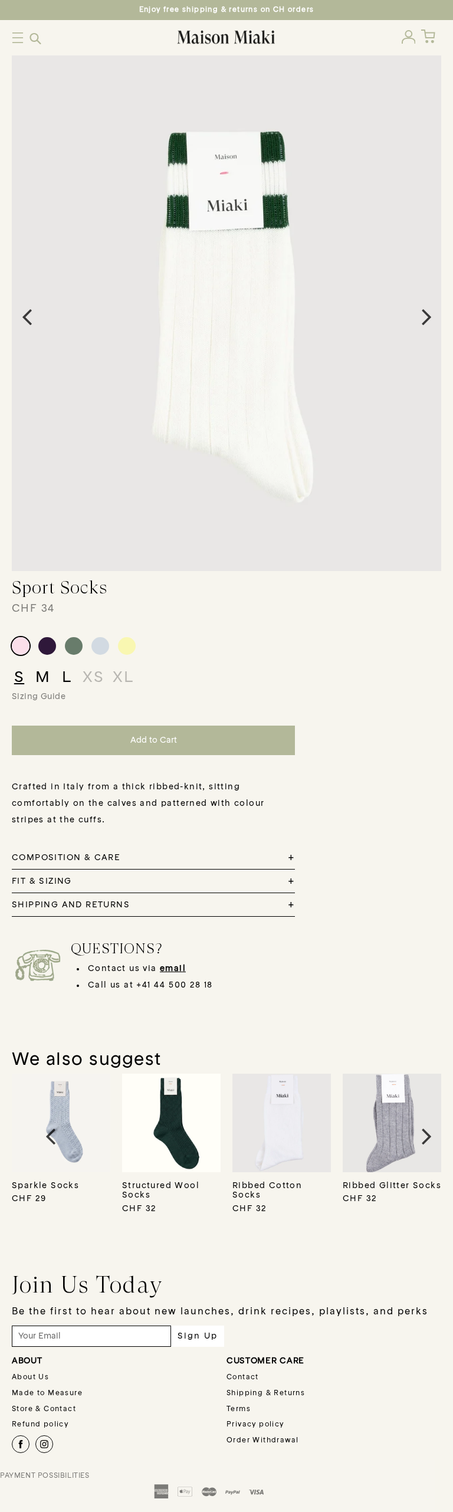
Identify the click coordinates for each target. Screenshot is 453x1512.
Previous (26, 316)
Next (426, 316)
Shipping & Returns (265, 1393)
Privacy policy (255, 1424)
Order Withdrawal (262, 1440)
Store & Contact (44, 1409)
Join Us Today (87, 1284)
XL (123, 678)
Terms (238, 1409)
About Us (30, 1377)
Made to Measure (47, 1393)
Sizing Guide (38, 697)
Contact (242, 1377)
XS (93, 678)
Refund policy (40, 1424)
